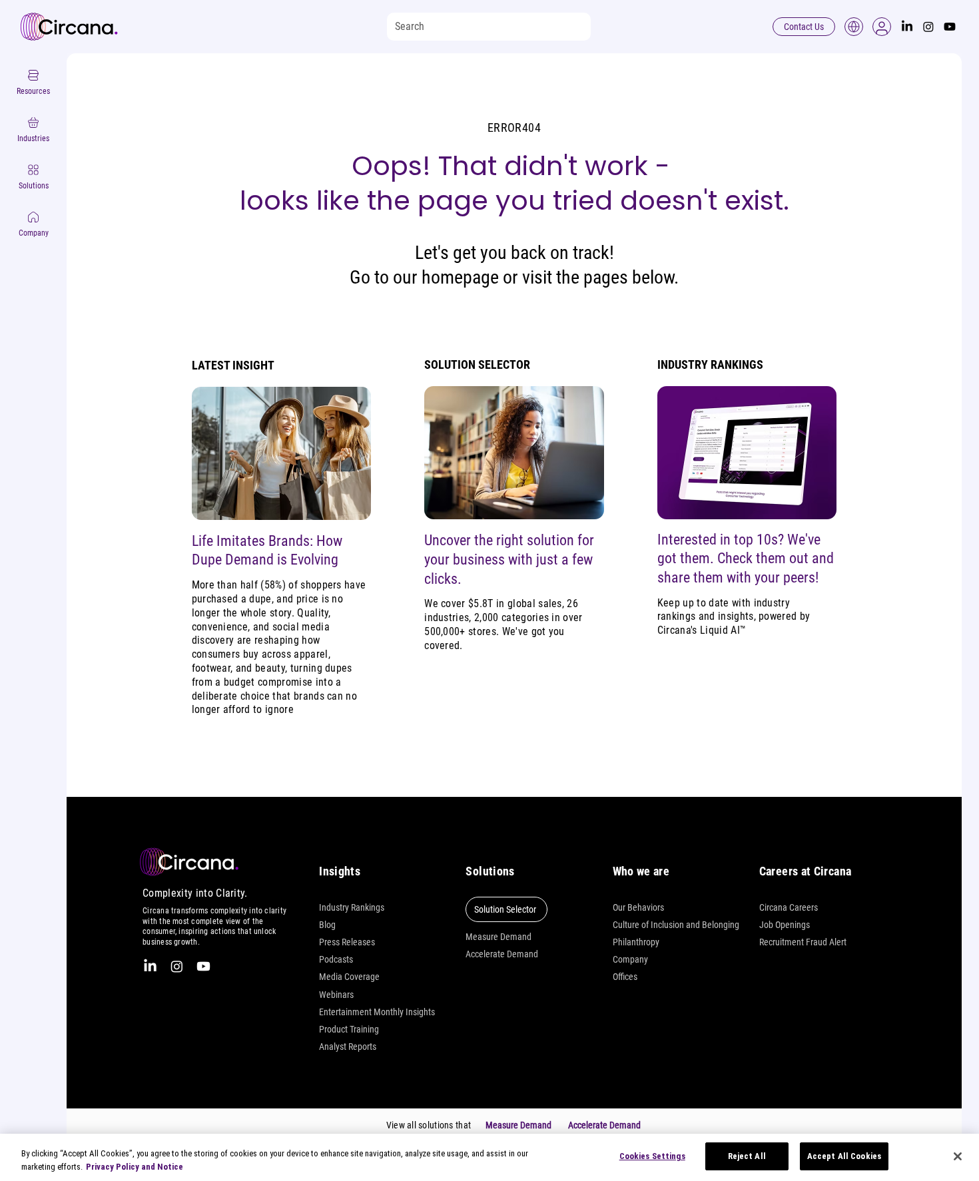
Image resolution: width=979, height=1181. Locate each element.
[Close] (957, 1156)
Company (630, 959)
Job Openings (784, 924)
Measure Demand (498, 936)
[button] (881, 26)
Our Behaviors (638, 907)
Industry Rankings (351, 907)
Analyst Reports (347, 1046)
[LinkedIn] (907, 26)
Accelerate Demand (502, 954)
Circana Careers (788, 907)
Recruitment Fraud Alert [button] (802, 942)
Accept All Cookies (844, 1156)
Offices (625, 976)
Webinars (336, 994)
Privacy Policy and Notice (134, 1167)
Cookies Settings (652, 1156)
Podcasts (336, 959)
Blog (327, 924)
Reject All (747, 1156)
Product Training (349, 1029)
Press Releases (347, 942)
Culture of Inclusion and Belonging (676, 924)
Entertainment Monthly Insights (377, 1012)
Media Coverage (349, 976)
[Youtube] (949, 26)
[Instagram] (928, 26)
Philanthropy (636, 942)
